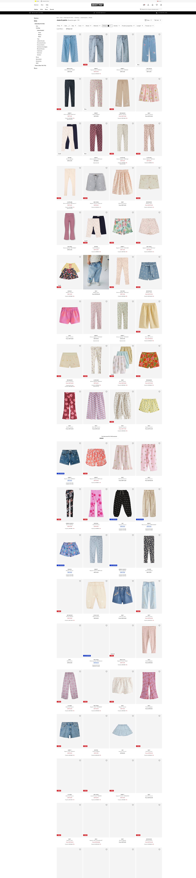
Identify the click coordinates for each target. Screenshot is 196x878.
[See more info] (69, 73)
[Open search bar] (140, 9)
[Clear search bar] (161, 9)
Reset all (70, 28)
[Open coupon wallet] (144, 5)
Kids (47, 5)
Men (42, 5)
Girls (61, 17)
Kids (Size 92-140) (68, 17)
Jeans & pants (84, 17)
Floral (90, 17)
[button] (148, 20)
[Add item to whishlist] (80, 34)
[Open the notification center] (152, 5)
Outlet (37, 1)
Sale (66, 25)
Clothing (77, 17)
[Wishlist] (157, 5)
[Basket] (161, 5)
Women (36, 5)
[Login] (148, 5)
